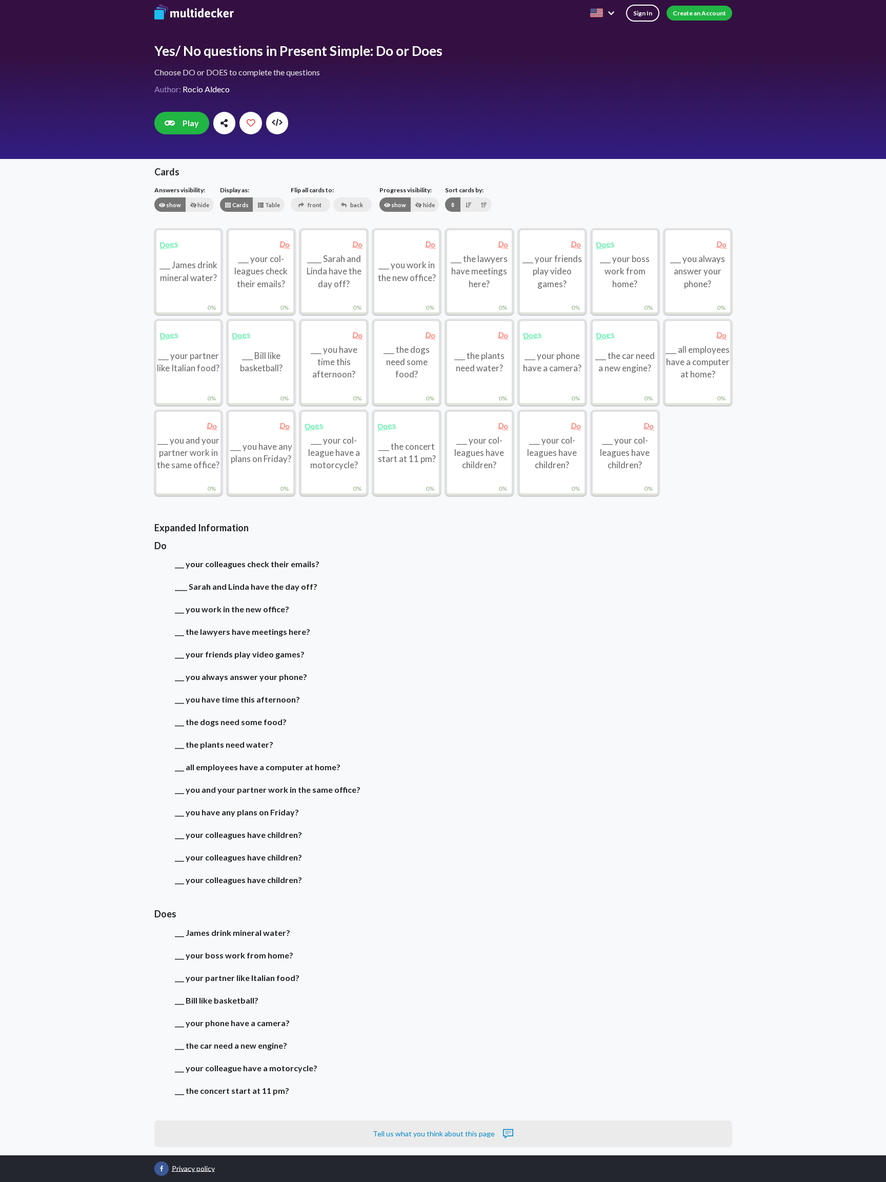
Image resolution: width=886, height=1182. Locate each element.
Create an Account (699, 13)
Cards (240, 205)
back (356, 205)
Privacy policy (193, 1168)
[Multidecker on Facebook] (161, 1168)
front (314, 205)
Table (272, 205)
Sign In (642, 13)
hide (202, 205)
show (173, 205)
